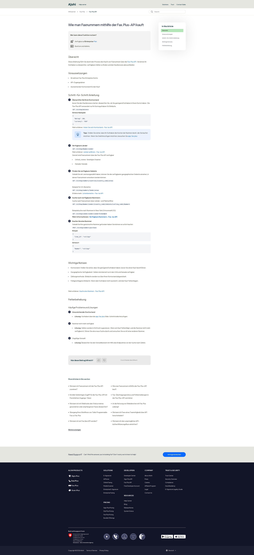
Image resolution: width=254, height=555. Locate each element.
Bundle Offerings (108, 518)
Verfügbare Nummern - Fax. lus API (103, 217)
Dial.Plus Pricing (108, 511)
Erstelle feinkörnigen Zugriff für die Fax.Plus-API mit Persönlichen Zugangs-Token (88, 396)
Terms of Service (91, 550)
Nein (104, 360)
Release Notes (128, 508)
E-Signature (107, 475)
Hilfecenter (72, 12)
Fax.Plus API (93, 12)
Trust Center (169, 475)
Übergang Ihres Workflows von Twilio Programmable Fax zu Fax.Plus (88, 413)
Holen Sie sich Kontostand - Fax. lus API (97, 127)
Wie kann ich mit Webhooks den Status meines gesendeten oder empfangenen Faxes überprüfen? (89, 405)
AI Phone (106, 479)
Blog (125, 504)
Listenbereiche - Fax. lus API (92, 193)
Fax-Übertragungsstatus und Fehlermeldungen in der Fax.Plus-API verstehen (130, 396)
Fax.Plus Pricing (108, 514)
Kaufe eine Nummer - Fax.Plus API (91, 291)
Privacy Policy (104, 550)
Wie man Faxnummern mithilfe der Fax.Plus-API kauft (129, 387)
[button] (172, 550)
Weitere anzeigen (74, 430)
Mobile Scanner (108, 486)
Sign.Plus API (128, 479)
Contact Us (148, 493)
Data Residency (170, 486)
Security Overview (171, 479)
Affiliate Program (150, 486)
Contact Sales (181, 4)
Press (146, 479)
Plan (95, 41)
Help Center (128, 501)
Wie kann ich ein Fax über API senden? (83, 421)
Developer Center (130, 475)
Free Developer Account (132, 486)
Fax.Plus (82, 12)
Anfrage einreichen (174, 454)
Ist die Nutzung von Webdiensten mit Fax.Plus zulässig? (129, 405)
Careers (147, 482)
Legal (146, 489)
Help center (82, 4)
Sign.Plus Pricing (108, 508)
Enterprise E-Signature (110, 489)
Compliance (169, 482)
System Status (129, 511)
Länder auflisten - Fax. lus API (94, 152)
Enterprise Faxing (109, 493)
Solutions (165, 4)
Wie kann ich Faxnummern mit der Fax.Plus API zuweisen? (86, 387)
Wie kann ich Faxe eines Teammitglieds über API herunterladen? (129, 413)
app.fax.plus (132, 136)
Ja (98, 360)
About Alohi (148, 475)
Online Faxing (107, 482)
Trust (172, 4)
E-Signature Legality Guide (174, 489)
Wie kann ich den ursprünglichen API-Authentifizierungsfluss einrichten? (125, 422)
